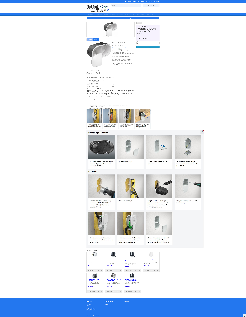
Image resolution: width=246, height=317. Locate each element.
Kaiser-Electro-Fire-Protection (104, 18)
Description (90, 39)
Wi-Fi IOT (121, 14)
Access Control (128, 14)
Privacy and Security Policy (91, 309)
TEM (152, 14)
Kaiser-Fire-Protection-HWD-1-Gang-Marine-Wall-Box (95, 258)
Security (142, 14)
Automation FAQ (91, 14)
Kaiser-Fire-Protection (92, 295)
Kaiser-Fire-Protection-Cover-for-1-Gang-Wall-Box (150, 258)
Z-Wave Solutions (136, 14)
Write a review (149, 49)
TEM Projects (88, 304)
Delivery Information (90, 308)
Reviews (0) (96, 39)
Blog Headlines (126, 301)
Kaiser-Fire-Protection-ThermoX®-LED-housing (112, 258)
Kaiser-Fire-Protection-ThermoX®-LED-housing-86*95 (131, 259)
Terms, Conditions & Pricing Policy (92, 310)
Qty (137, 41)
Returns (106, 304)
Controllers (148, 14)
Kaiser (141, 33)
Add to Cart (148, 47)
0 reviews (144, 49)
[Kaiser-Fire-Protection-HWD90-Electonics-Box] (110, 29)
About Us (88, 307)
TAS (117, 14)
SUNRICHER (112, 14)
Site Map (106, 305)
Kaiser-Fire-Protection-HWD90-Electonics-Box (121, 18)
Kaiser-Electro (99, 14)
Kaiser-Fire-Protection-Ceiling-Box (93, 280)
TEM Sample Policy (89, 305)
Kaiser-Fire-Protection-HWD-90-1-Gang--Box (114, 280)
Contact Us (107, 303)
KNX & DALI (106, 14)
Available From (89, 303)
